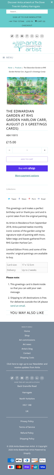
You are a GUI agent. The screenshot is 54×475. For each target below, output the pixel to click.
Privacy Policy (27, 421)
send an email (17, 305)
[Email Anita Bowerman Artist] (42, 36)
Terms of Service (27, 427)
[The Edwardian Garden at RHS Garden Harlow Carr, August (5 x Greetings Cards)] (27, 91)
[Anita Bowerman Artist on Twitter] (12, 36)
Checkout (27, 25)
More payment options (27, 175)
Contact (27, 353)
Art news (27, 344)
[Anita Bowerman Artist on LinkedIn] (37, 36)
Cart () (41, 21)
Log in (29, 21)
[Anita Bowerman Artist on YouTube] (22, 36)
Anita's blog (27, 348)
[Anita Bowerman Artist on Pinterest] (27, 36)
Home (27, 331)
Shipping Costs (27, 357)
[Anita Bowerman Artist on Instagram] (32, 36)
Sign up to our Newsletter (27, 17)
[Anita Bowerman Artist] (27, 46)
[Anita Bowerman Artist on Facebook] (17, 36)
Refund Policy (27, 432)
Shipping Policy (27, 438)
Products (18, 67)
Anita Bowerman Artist (24, 446)
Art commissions (27, 339)
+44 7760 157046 (16, 21)
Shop (27, 335)
